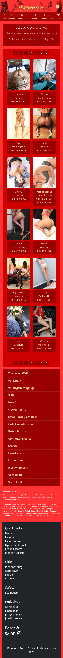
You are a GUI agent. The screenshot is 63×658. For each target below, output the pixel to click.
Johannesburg (13, 567)
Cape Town (12, 571)
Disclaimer (11, 610)
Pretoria (10, 578)
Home (9, 533)
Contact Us (12, 607)
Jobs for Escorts (14, 553)
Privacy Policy (13, 614)
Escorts (9, 537)
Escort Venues (14, 541)
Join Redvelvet (13, 618)
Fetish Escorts (13, 549)
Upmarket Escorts (16, 545)
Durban (10, 574)
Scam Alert (11, 592)
